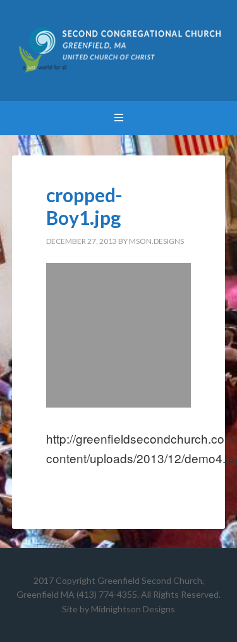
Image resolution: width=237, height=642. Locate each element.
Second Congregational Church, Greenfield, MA (119, 50)
